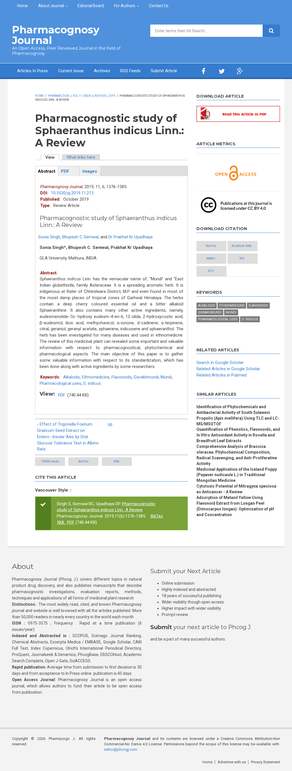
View (52, 157)
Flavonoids (121, 377)
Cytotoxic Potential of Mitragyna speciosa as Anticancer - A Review (236, 489)
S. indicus (92, 383)
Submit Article (164, 70)
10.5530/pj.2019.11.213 (72, 193)
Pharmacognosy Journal (56, 35)
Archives (102, 70)
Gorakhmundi (146, 377)
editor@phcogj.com (120, 749)
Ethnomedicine (96, 377)
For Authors (124, 5)
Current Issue (71, 70)
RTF (211, 271)
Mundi (166, 377)
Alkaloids (71, 377)
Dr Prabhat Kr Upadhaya (130, 236)
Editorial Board (91, 5)
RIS (242, 258)
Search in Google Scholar (220, 362)
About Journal (51, 5)
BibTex (83, 461)
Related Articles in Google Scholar (228, 368)
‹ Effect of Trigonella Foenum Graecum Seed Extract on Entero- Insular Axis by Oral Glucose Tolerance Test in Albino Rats (68, 437)
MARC (210, 258)
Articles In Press (32, 70)
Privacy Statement (265, 762)
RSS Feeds (130, 70)
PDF (61, 395)
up (110, 424)
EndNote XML (242, 246)
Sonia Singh (49, 236)
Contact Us (159, 5)
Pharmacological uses (60, 383)
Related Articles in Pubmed (221, 375)
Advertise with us (232, 762)
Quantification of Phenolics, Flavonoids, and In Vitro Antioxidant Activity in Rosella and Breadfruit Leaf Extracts (238, 435)
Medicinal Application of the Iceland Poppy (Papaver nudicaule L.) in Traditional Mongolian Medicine (236, 475)
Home (22, 5)
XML (116, 461)
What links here (81, 157)
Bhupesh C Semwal (80, 236)
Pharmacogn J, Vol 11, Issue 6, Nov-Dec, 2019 (81, 95)
